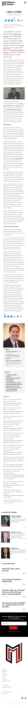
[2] (20, 84)
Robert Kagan (10, 105)
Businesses (4, 678)
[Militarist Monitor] (9, 3)
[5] (8, 169)
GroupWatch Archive (6, 680)
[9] (14, 272)
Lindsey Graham (9, 381)
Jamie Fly (8, 376)
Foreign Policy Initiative (11, 374)
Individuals (4, 669)
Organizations (5, 675)
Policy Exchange (10, 379)
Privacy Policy (4, 693)
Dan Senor (18, 105)
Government (4, 671)
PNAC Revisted (13, 416)
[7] (11, 208)
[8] (15, 223)
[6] (19, 181)
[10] (20, 310)
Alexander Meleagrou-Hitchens (13, 378)
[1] (10, 57)
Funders (3, 673)
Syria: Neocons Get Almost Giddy (13, 382)
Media (3, 677)
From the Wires (5, 685)
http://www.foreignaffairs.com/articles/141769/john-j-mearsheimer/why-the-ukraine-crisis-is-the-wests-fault (14, 476)
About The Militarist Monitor (7, 691)
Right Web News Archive (6, 687)
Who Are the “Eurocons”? (11, 390)
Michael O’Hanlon (18, 158)
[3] (20, 116)
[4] (16, 138)
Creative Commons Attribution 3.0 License (15, 703)
